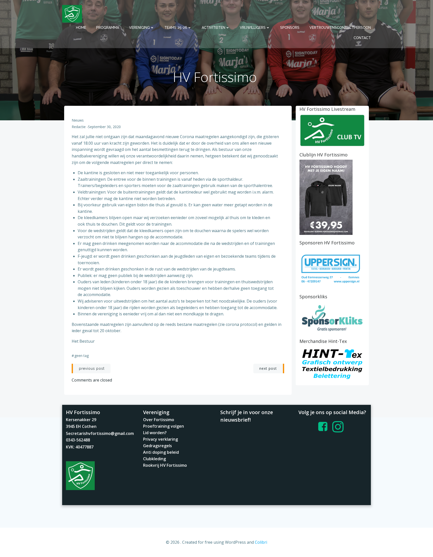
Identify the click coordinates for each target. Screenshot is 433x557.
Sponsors (289, 28)
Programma (107, 28)
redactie (79, 126)
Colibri (261, 542)
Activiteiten (213, 28)
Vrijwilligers (253, 28)
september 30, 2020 (104, 126)
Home (81, 28)
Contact (362, 38)
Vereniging (139, 28)
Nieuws (78, 120)
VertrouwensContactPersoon (340, 28)
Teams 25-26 (175, 28)
